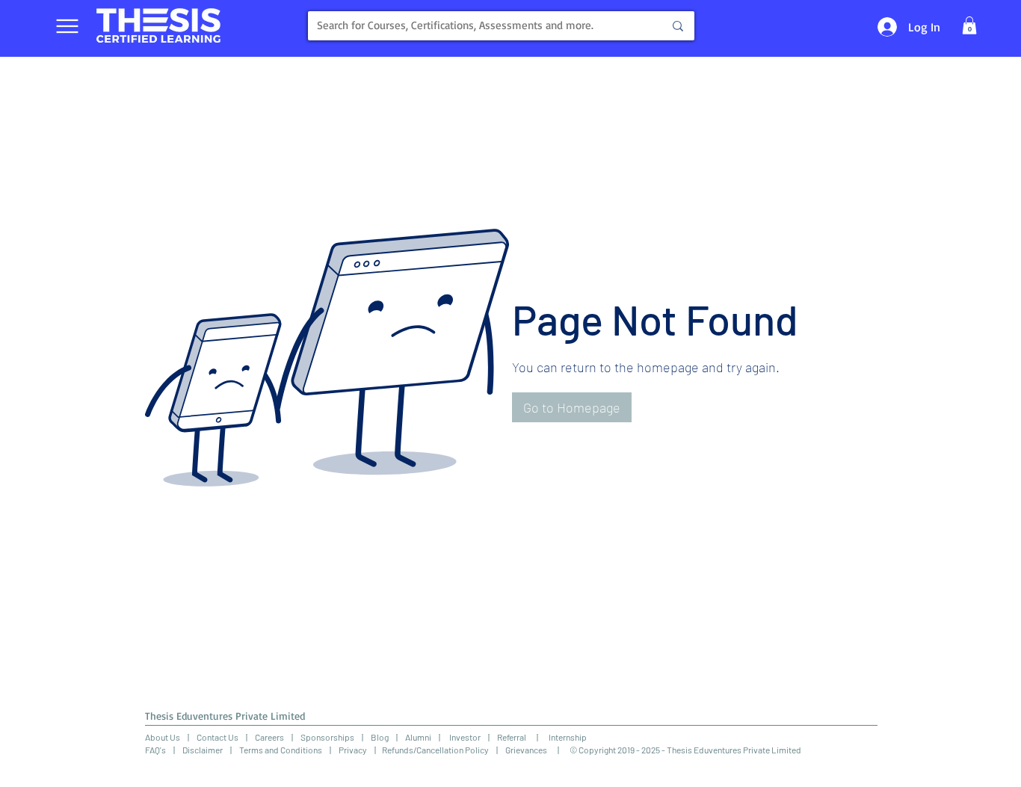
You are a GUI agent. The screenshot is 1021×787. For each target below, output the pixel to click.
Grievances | (537, 749)
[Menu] (67, 26)
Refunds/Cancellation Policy (435, 749)
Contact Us (217, 737)
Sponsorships (327, 737)
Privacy (353, 749)
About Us (162, 737)
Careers (269, 737)
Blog (380, 737)
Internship (562, 737)
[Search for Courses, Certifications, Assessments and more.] (677, 25)
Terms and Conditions (280, 749)
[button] (969, 25)
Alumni (418, 737)
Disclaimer (202, 749)
